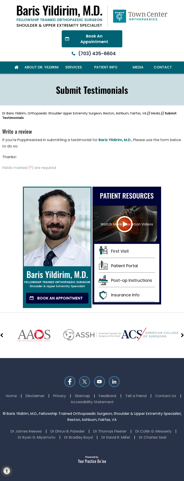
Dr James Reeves (26, 431)
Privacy (59, 395)
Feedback (107, 395)
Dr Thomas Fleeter (110, 431)
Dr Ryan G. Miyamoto (36, 437)
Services (73, 67)
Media (138, 67)
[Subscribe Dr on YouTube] (99, 381)
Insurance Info (125, 295)
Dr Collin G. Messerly (153, 431)
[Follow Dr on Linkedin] (114, 381)
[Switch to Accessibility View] (6, 471)
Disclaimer (35, 395)
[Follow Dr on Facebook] (69, 381)
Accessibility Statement (92, 401)
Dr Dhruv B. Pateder (67, 431)
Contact (163, 67)
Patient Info (105, 67)
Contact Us (165, 395)
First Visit (120, 251)
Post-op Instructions (131, 280)
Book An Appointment (94, 38)
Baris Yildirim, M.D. (115, 139)
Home (16, 67)
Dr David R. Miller (115, 437)
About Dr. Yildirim (41, 67)
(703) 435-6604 (97, 53)
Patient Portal (124, 266)
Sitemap (82, 395)
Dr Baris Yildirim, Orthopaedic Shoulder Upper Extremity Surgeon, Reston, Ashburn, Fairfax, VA (74, 113)
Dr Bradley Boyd (78, 437)
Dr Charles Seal (152, 437)
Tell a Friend (136, 395)
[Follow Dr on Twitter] (84, 381)
